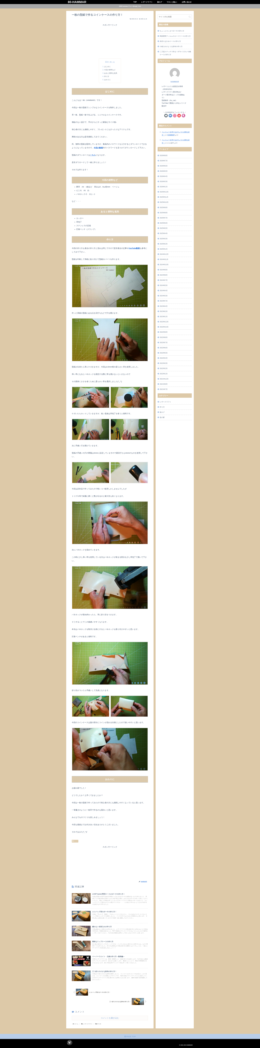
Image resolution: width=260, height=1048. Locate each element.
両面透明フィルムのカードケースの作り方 (175, 36)
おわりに (107, 80)
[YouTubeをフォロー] (179, 115)
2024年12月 (164, 254)
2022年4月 (164, 358)
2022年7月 (164, 342)
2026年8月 (164, 155)
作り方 (106, 76)
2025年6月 (164, 223)
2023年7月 (164, 301)
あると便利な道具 (110, 73)
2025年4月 (164, 233)
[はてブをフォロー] (170, 115)
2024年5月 (164, 285)
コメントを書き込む (110, 1018)
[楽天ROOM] (183, 115)
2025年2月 (164, 244)
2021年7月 (164, 389)
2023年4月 (164, 306)
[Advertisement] (110, 41)
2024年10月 (164, 264)
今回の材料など (110, 70)
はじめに (107, 66)
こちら (93, 155)
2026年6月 (164, 166)
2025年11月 (164, 197)
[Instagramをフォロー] (175, 115)
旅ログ (162, 412)
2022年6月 (164, 348)
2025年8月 (164, 213)
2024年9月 (164, 270)
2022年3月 (164, 363)
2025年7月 (164, 218)
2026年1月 (164, 187)
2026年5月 (164, 171)
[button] (189, 17)
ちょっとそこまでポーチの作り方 (172, 31)
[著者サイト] (166, 115)
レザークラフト (165, 402)
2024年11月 (164, 259)
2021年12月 (164, 379)
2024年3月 (164, 296)
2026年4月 (164, 176)
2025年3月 (164, 239)
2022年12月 (164, 322)
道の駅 (162, 417)
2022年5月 (164, 353)
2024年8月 (164, 275)
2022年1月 (164, 374)
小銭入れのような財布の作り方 (171, 46)
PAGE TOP (131, 1037)
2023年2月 (164, 311)
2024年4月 (164, 290)
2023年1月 (164, 316)
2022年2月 (164, 368)
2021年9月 (164, 384)
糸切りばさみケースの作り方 (170, 41)
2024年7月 (164, 280)
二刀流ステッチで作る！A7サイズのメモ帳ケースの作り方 (175, 53)
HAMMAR (175, 82)
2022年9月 (164, 332)
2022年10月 (164, 327)
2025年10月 (164, 202)
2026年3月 (164, 181)
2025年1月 (164, 249)
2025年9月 (164, 207)
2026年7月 (164, 161)
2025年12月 (164, 192)
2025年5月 (164, 228)
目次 (107, 62)
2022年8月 (164, 337)
